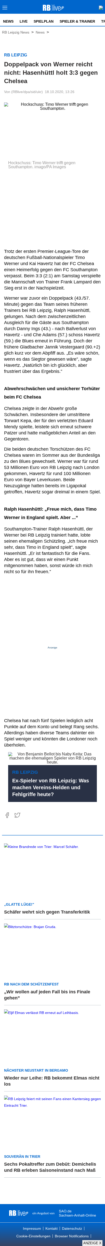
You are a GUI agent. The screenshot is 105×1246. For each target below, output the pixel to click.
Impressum (32, 1228)
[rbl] (18, 1213)
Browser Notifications (72, 1236)
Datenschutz (72, 1228)
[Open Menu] (5, 9)
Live (24, 21)
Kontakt (51, 1228)
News (8, 21)
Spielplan (44, 21)
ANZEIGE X (92, 1243)
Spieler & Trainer (77, 21)
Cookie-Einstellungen (33, 1236)
